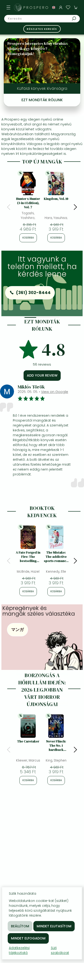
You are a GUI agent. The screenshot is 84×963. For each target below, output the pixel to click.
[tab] (30, 317)
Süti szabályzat (60, 950)
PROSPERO (36, 7)
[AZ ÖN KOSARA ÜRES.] (75, 7)
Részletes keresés (42, 29)
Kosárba (28, 237)
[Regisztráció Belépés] (60, 7)
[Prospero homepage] (17, 7)
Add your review (42, 375)
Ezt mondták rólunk (42, 100)
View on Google (54, 391)
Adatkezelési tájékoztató (19, 950)
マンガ (17, 629)
